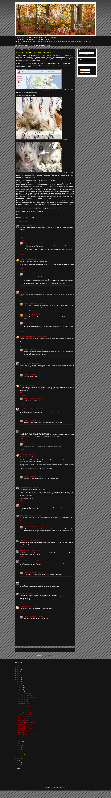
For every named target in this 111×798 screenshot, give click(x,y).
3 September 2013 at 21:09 (29, 292)
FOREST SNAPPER (25, 225)
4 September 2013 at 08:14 (36, 420)
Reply (21, 237)
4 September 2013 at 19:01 (33, 583)
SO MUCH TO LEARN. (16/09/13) (26, 714)
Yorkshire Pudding (25, 540)
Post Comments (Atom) (48, 655)
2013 (18, 683)
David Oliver (23, 583)
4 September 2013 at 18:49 (36, 526)
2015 (18, 679)
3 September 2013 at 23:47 (36, 349)
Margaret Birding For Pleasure (27, 336)
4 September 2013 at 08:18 (36, 476)
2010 (18, 762)
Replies (23, 240)
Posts (82, 70)
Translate (90, 54)
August (20, 741)
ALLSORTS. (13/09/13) (23, 718)
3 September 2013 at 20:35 (36, 225)
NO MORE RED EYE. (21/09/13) (25, 706)
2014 (18, 681)
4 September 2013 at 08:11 (36, 374)
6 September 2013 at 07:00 (36, 616)
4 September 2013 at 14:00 (36, 540)
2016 (18, 677)
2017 (18, 675)
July (19, 743)
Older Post (71, 650)
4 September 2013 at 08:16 (36, 444)
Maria (21, 606)
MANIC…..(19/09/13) (23, 710)
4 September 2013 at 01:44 (36, 408)
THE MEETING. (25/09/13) (24, 703)
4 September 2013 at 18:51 (36, 572)
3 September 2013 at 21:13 (42, 336)
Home (45, 650)
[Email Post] (33, 217)
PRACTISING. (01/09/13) (24, 737)
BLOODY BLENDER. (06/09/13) (25, 728)
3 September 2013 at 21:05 (36, 259)
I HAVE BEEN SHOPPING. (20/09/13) (27, 708)
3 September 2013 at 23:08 (36, 303)
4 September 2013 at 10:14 (34, 515)
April (19, 749)
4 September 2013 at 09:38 (32, 505)
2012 (18, 758)
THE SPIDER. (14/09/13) (24, 716)
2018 (18, 673)
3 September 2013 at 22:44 (36, 242)
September (21, 691)
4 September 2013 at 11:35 (33, 314)
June (19, 745)
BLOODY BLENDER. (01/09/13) (25, 739)
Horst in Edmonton (25, 408)
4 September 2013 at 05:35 (29, 454)
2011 (18, 760)
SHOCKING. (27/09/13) (23, 699)
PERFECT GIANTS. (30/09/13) (25, 693)
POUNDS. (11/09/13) (23, 720)
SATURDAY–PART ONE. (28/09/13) (26, 697)
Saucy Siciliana (24, 515)
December (20, 685)
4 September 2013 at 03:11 (29, 431)
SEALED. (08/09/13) (22, 724)
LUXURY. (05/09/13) (22, 730)
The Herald (23, 487)
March (19, 752)
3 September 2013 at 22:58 (32, 363)
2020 (18, 669)
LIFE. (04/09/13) (22, 732)
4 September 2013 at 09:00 (32, 487)
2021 (18, 667)
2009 (18, 764)
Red (21, 431)
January (20, 756)
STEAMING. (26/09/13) (23, 701)
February (20, 754)
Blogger (63, 787)
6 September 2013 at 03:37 (29, 606)
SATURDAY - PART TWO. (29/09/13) (26, 695)
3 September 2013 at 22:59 (36, 274)
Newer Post (19, 650)
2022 (18, 665)
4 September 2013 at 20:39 (32, 593)
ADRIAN (18, 43)
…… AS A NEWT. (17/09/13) (24, 712)
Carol (21, 292)
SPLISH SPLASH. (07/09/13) (24, 726)
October (20, 689)
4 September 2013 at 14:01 (36, 550)
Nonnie (22, 385)
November (20, 687)
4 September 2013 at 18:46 (36, 322)
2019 (18, 671)
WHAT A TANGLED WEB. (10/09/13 (26, 722)
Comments (83, 72)
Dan (21, 454)
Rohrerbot (22, 363)
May (19, 747)
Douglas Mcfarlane (25, 259)
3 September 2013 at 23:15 (30, 385)
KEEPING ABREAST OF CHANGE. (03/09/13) (29, 734)
